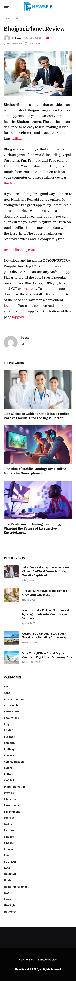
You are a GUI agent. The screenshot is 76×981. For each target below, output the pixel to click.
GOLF (7, 868)
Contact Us (26, 959)
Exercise (9, 818)
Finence (9, 843)
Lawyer (8, 899)
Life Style (10, 905)
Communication (14, 761)
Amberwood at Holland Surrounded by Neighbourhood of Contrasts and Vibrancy (45, 614)
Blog (7, 724)
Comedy (9, 755)
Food (7, 855)
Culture (8, 774)
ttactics (9, 183)
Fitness (8, 849)
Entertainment (13, 805)
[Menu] (6, 6)
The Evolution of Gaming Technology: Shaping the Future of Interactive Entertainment (33, 528)
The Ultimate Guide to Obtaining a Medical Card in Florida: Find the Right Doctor (37, 416)
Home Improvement (16, 886)
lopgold (18, 317)
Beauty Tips (11, 718)
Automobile (11, 705)
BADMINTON (11, 711)
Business (9, 736)
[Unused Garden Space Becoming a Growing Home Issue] (11, 595)
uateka (31, 288)
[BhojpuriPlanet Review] (38, 73)
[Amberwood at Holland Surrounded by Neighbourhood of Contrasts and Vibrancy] (11, 614)
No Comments (14, 43)
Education (10, 799)
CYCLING (9, 780)
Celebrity (9, 743)
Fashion (8, 824)
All (47, 38)
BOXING (8, 730)
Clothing (9, 749)
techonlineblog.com (19, 250)
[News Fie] (38, 6)
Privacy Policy (47, 959)
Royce (18, 38)
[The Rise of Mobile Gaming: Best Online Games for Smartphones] (38, 444)
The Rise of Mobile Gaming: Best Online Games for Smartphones (35, 471)
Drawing (9, 793)
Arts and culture (14, 699)
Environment (12, 811)
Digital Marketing (15, 786)
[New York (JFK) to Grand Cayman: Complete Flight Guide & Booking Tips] (11, 657)
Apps (7, 693)
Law (6, 893)
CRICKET (9, 768)
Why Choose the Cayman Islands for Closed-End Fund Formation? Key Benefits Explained (45, 571)
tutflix (16, 138)
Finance (9, 836)
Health (8, 880)
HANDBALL (10, 874)
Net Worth (10, 911)
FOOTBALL (10, 861)
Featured (9, 830)
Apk (6, 686)
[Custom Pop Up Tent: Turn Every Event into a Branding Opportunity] (11, 637)
